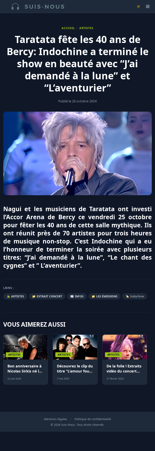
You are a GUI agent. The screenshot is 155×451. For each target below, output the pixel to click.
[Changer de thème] (138, 6)
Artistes (86, 28)
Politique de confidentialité (93, 419)
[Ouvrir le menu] (148, 6)
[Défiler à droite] (150, 362)
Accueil (68, 28)
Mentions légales (55, 419)
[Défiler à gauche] (5, 362)
